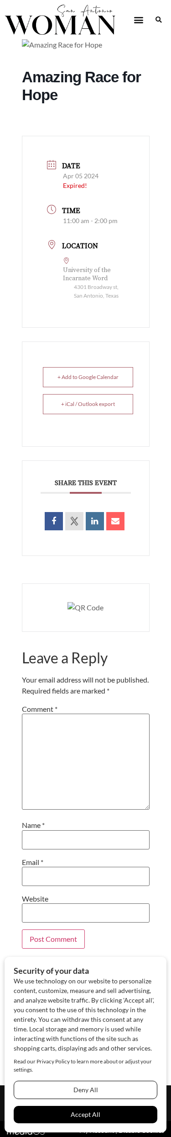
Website (35, 898)
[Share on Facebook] (54, 521)
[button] (138, 19)
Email (32, 862)
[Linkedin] (95, 521)
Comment (39, 709)
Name (33, 825)
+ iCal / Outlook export (88, 403)
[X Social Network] (74, 521)
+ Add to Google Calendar (88, 377)
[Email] (115, 521)
